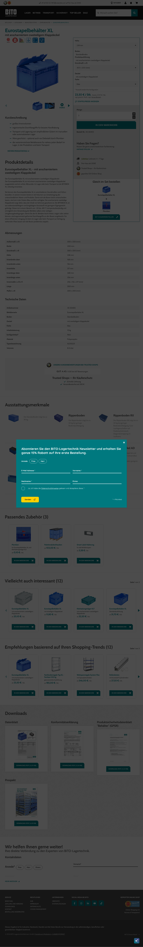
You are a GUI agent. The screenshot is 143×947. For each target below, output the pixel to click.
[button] (124, 442)
